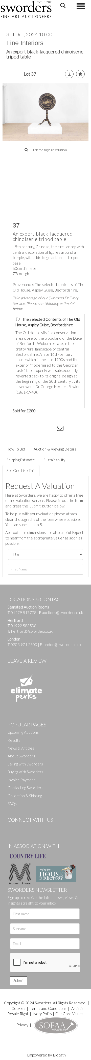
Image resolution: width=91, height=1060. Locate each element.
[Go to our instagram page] (51, 429)
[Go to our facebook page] (12, 828)
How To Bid (16, 449)
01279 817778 (23, 612)
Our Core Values (69, 1013)
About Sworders (21, 756)
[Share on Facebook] (20, 429)
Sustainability (54, 460)
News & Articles (21, 748)
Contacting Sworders (25, 787)
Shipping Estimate (21, 460)
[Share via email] (61, 429)
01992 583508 (23, 625)
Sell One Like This (21, 470)
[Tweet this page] (30, 429)
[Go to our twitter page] (23, 828)
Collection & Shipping (25, 795)
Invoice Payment (21, 780)
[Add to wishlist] (80, 74)
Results (14, 740)
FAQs (12, 803)
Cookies (18, 1008)
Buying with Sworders (25, 771)
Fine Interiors (24, 42)
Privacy (22, 1024)
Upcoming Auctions (23, 732)
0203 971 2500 (24, 644)
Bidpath (59, 1055)
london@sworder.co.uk (60, 644)
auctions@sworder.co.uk (61, 612)
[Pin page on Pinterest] (40, 429)
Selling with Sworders (25, 764)
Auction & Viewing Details (55, 449)
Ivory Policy (42, 1013)
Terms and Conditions (48, 1008)
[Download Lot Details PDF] (69, 74)
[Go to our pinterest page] (33, 828)
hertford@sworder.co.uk (32, 631)
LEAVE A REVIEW (27, 661)
